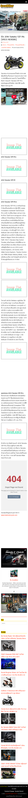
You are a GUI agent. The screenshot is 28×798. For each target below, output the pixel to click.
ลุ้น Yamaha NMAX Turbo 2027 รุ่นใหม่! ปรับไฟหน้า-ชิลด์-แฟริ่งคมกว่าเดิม (13, 728)
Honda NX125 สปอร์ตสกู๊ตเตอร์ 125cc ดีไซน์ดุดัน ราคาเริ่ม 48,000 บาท (13, 746)
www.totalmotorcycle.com (9, 515)
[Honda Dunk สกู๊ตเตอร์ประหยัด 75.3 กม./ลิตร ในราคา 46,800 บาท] (8, 718)
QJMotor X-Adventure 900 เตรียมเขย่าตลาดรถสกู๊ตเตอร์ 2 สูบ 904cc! (13, 692)
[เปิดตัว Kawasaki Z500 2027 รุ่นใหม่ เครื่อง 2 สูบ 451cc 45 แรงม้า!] (8, 664)
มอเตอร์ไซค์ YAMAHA (6, 47)
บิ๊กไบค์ (15, 793)
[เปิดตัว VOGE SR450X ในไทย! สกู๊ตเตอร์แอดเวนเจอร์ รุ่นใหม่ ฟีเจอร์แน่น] (8, 773)
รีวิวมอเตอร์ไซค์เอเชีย (20, 45)
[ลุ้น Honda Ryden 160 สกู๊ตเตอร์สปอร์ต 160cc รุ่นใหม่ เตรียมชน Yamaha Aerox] (8, 645)
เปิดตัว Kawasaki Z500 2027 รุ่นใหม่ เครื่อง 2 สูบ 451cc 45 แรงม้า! (12, 655)
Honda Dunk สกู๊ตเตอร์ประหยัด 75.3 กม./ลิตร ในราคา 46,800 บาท (14, 710)
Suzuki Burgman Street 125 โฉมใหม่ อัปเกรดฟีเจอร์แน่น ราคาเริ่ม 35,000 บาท (14, 673)
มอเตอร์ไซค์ (7, 793)
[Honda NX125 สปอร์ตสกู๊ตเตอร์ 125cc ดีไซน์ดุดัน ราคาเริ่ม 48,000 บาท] (8, 755)
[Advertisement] (14, 121)
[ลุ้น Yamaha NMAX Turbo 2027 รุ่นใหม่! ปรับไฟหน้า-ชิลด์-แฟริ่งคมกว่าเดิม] (8, 737)
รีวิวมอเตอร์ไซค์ (10, 45)
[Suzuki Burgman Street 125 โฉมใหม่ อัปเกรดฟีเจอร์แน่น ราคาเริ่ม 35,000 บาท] (8, 682)
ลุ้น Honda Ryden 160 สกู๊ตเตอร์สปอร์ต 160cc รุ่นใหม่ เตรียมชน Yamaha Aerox (13, 637)
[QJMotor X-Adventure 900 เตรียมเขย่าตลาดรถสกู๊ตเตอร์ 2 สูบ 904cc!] (8, 700)
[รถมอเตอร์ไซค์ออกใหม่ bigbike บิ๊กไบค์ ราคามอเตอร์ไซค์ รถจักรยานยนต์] (7, 6)
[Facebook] (14, 591)
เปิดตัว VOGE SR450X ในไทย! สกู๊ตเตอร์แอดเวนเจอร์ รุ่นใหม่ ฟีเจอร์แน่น (14, 765)
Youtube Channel (19, 791)
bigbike (12, 793)
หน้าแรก (4, 45)
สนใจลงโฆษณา (4, 786)
